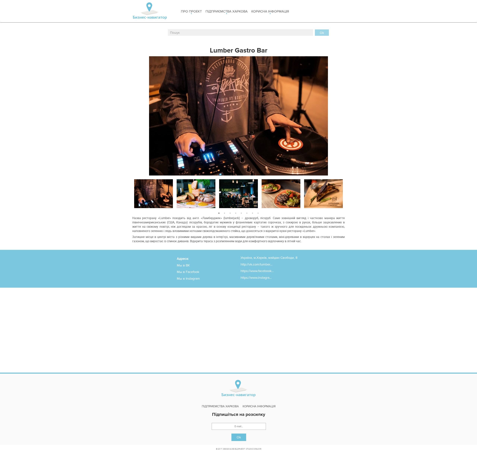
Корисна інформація (270, 11)
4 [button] (236, 213)
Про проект (191, 11)
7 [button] (252, 213)
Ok (239, 437)
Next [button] (347, 193)
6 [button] (247, 213)
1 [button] (219, 213)
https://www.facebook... (257, 271)
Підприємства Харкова (227, 11)
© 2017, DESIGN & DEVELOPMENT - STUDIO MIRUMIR (238, 449)
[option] (153, 193)
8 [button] (258, 213)
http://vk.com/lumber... (256, 264)
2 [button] (224, 213)
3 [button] (230, 213)
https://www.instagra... (256, 278)
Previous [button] (129, 193)
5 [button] (241, 213)
